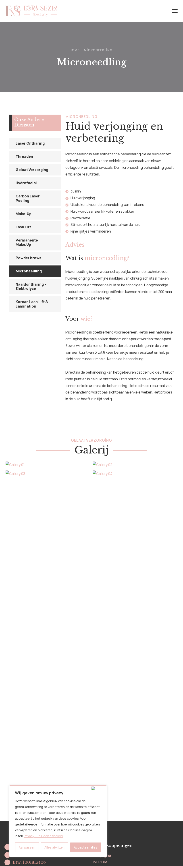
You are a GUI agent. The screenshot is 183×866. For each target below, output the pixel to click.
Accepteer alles (85, 847)
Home (74, 50)
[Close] (98, 788)
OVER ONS (100, 862)
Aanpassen (27, 847)
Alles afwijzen (54, 847)
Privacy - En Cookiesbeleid (43, 836)
